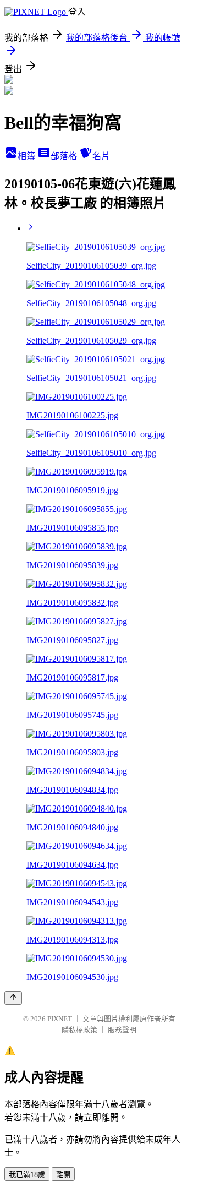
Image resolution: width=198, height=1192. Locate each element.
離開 (63, 1175)
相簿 (27, 156)
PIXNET (59, 1019)
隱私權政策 (79, 1030)
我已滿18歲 (27, 1175)
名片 (101, 156)
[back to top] (13, 998)
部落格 (65, 156)
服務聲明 (122, 1030)
